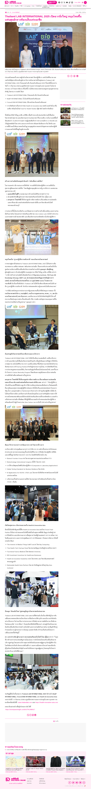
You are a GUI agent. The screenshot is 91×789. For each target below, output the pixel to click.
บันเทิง (17, 6)
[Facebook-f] (69, 782)
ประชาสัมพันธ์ (77, 6)
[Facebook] (30, 715)
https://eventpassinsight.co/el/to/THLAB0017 (20, 709)
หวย (33, 6)
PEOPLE (51, 6)
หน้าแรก (6, 6)
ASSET (45, 6)
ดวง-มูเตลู (27, 6)
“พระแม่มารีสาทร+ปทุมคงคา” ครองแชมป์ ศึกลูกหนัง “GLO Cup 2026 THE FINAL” (75, 770)
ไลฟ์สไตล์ (38, 6)
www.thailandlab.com (25, 702)
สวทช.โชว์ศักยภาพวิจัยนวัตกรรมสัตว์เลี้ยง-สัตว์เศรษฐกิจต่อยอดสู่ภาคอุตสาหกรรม (27, 749)
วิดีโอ (84, 6)
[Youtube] (76, 782)
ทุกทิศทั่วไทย (45, 7)
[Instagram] (83, 782)
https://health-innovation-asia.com (46, 702)
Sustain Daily (67, 6)
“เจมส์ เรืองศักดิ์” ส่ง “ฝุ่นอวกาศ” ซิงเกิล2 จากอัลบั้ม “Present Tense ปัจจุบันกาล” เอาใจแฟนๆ (55, 770)
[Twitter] (33, 715)
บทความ (58, 6)
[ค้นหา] (85, 2)
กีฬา (21, 6)
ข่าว (12, 6)
